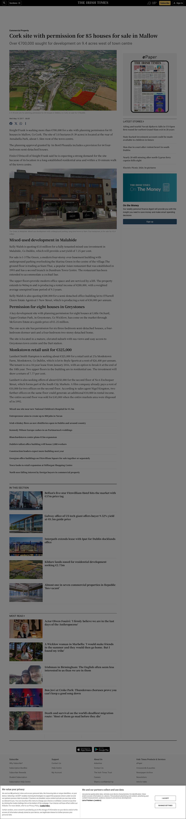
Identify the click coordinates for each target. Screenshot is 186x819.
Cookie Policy (45, 806)
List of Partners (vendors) (91, 800)
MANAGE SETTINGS (165, 805)
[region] (93, 802)
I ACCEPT (165, 798)
